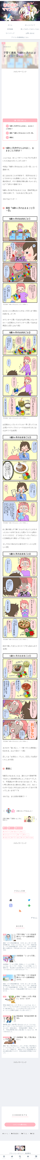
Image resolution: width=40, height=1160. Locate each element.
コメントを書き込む (20, 1124)
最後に (12, 137)
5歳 (6, 828)
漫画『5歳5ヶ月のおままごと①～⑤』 (22, 133)
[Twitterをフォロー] (29, 900)
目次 (19, 120)
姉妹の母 (7, 837)
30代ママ (7, 831)
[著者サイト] (11, 900)
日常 (23, 837)
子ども (12, 828)
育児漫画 (30, 837)
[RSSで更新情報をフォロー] (20, 910)
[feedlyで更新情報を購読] (29, 905)
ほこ (23, 831)
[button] (36, 540)
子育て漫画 (16, 837)
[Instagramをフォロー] (11, 905)
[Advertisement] (20, 93)
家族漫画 (19, 828)
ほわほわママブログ (10, 834)
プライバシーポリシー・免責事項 (20, 1153)
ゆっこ (27, 834)
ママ (20, 834)
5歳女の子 (16, 831)
